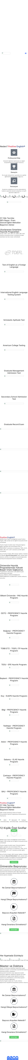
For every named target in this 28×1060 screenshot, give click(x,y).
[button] (25, 53)
